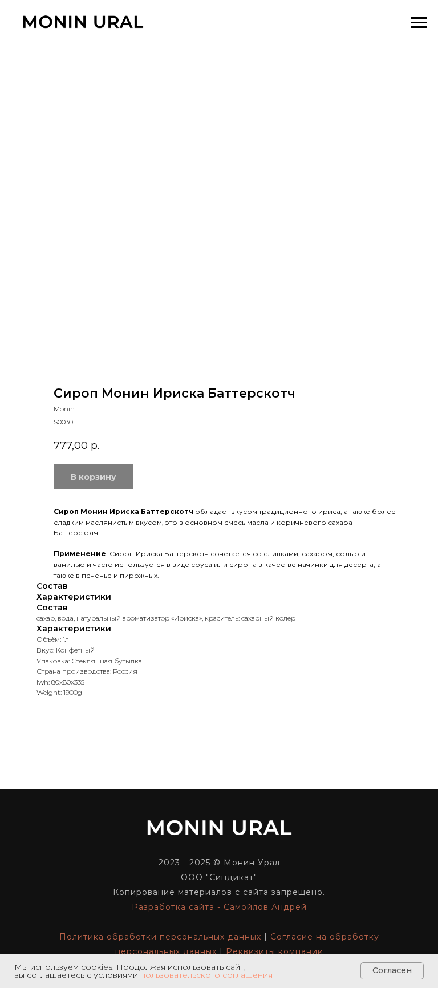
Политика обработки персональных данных (160, 937)
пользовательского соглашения (206, 975)
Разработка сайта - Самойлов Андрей (219, 907)
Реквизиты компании (274, 951)
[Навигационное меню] (419, 23)
